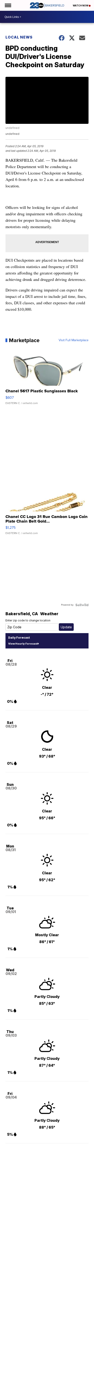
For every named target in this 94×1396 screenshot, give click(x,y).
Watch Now (81, 5)
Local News (19, 37)
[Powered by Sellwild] (82, 605)
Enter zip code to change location (27, 620)
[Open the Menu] (7, 5)
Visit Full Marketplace (74, 340)
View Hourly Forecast (23, 643)
